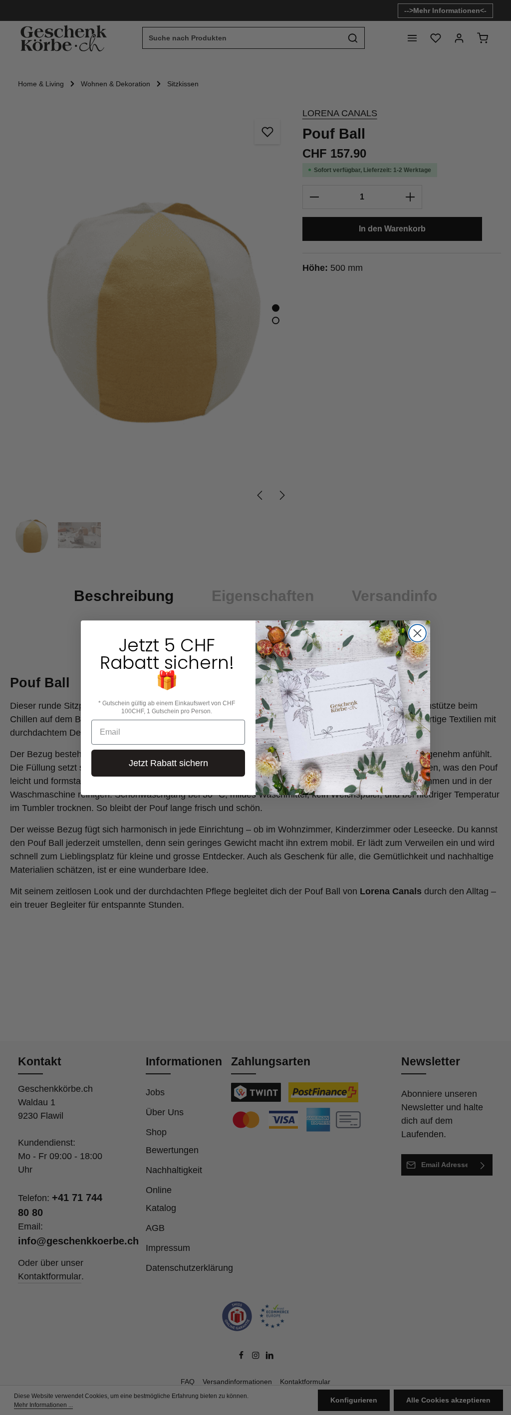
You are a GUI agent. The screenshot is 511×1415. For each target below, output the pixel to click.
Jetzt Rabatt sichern (168, 763)
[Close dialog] (417, 633)
